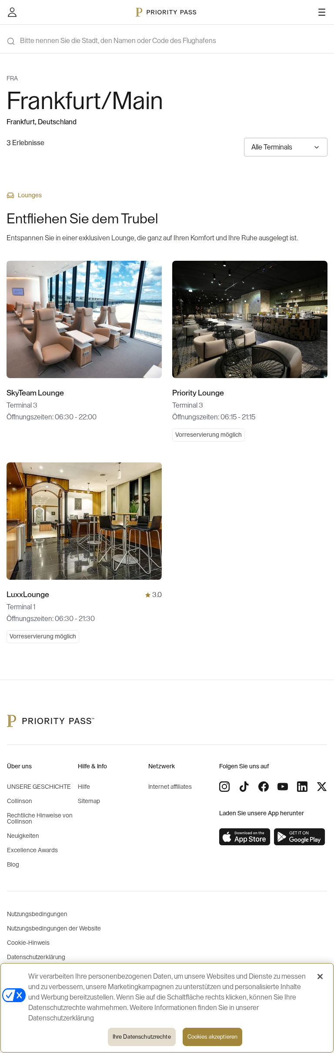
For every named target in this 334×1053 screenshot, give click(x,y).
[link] (245, 837)
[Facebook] (263, 786)
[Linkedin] (302, 786)
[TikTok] (244, 786)
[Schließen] (320, 976)
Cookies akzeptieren (212, 1037)
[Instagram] (224, 786)
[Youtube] (282, 786)
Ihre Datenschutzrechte (142, 1037)
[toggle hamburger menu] (322, 12)
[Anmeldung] (12, 12)
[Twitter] (322, 786)
